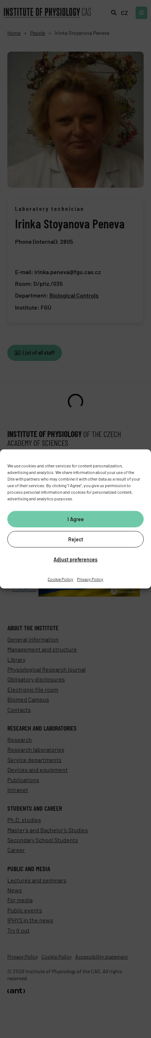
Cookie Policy (60, 579)
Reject (75, 539)
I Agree (75, 519)
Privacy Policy (90, 579)
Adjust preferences (75, 559)
